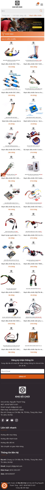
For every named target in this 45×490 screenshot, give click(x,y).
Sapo (27, 488)
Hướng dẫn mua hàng (9, 435)
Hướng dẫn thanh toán (9, 439)
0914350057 (10, 474)
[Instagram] (16, 420)
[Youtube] (12, 420)
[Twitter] (7, 420)
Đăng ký (22, 376)
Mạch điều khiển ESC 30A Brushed (13, 178)
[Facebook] (3, 420)
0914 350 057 (15, 470)
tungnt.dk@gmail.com (14, 466)
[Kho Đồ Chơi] (17, 4)
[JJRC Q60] (22, 24)
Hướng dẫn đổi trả (7, 442)
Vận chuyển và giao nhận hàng (12, 446)
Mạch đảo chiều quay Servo (11, 121)
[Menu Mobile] (42, 4)
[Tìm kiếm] (41, 11)
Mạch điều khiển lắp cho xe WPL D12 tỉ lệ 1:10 (16, 264)
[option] (22, 24)
